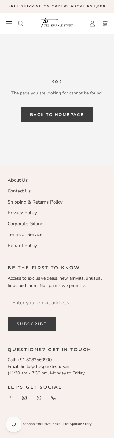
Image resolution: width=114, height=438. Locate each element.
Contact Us (19, 191)
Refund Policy (22, 245)
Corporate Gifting (26, 224)
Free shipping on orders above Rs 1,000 (57, 6)
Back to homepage (57, 114)
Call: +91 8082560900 (30, 360)
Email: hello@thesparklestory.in (38, 366)
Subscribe (32, 323)
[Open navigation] (9, 23)
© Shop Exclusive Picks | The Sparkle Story (57, 424)
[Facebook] (10, 397)
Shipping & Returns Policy (35, 202)
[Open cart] (104, 23)
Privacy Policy (22, 213)
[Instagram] (24, 397)
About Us (18, 180)
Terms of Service (25, 234)
